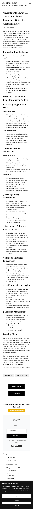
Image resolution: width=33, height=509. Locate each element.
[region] (16, 495)
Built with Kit (16, 446)
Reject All (16, 505)
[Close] (31, 482)
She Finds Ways (9, 2)
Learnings (8, 475)
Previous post (16, 387)
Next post (16, 393)
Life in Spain (9, 461)
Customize (16, 500)
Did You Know (9, 375)
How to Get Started (22, 375)
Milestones (9, 478)
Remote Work (10, 464)
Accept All (16, 496)
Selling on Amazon (11, 468)
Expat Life (9, 457)
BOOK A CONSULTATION (16, 410)
